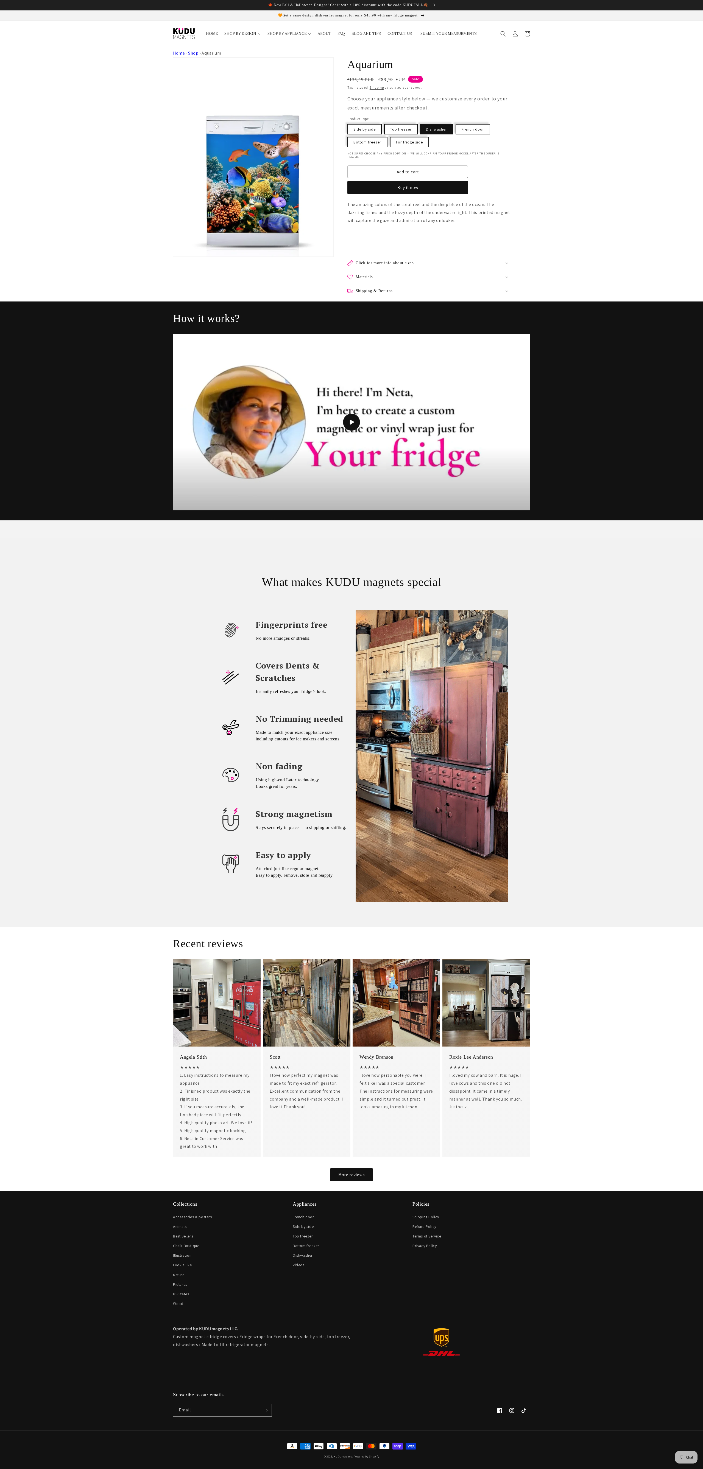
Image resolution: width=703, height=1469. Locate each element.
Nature (179, 1274)
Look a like (182, 1264)
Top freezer (401, 129)
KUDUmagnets (343, 1456)
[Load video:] (351, 422)
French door (473, 129)
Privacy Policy (424, 1245)
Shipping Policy (425, 1216)
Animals (179, 1226)
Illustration (182, 1255)
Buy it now (408, 187)
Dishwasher (436, 129)
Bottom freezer (367, 142)
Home (179, 53)
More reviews (351, 1174)
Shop (193, 53)
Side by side (364, 129)
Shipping (377, 87)
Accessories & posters (192, 1216)
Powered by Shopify (367, 1456)
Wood (178, 1303)
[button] (503, 34)
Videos (299, 1264)
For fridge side (409, 142)
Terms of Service (426, 1236)
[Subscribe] (266, 1410)
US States (181, 1294)
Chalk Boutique (186, 1245)
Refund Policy (424, 1226)
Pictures (180, 1284)
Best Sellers (183, 1236)
